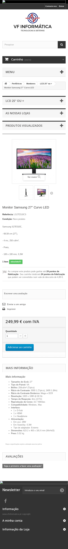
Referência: (7, 214)
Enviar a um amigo (16, 304)
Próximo (51, 193)
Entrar (61, 6)
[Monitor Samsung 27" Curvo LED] (26, 193)
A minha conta (12, 520)
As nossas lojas (18, 113)
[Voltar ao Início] (6, 84)
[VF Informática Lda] (34, 22)
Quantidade (11, 331)
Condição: (7, 219)
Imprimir (11, 309)
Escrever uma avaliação (15, 293)
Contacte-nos (51, 6)
